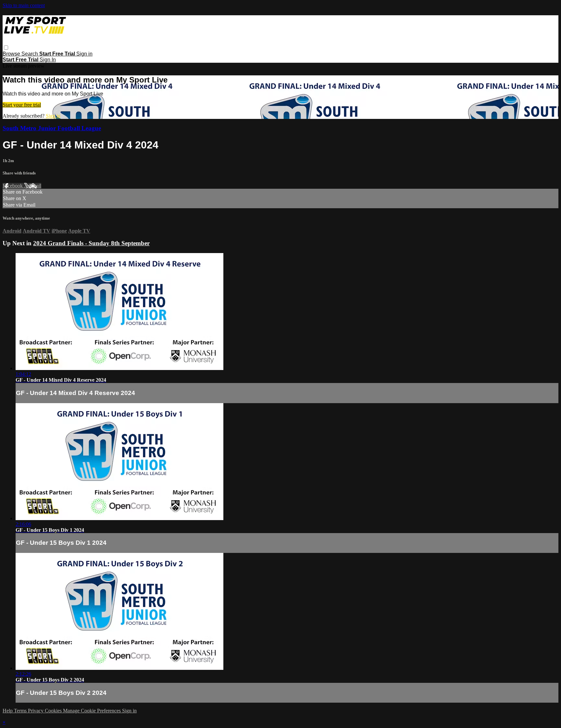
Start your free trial (22, 105)
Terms (21, 710)
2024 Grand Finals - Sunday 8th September (91, 243)
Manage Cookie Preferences (92, 710)
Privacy (36, 710)
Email (35, 185)
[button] (6, 47)
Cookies (54, 710)
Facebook (13, 185)
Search (30, 54)
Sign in (84, 54)
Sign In (48, 59)
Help (8, 710)
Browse (12, 54)
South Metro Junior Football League (52, 128)
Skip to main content (24, 5)
